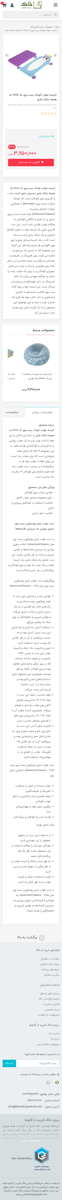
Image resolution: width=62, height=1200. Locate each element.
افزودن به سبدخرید (29, 162)
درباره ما (55, 1039)
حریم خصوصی (52, 1009)
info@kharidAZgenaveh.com (25, 1107)
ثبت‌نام (9, 1063)
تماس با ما (54, 1033)
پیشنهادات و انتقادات (48, 1015)
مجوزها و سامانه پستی (48, 1044)
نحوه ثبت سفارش (50, 958)
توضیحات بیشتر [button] (42, 412)
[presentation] (55, 55)
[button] (7, 5)
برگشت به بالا (27, 937)
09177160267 (34, 1100)
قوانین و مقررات (51, 1004)
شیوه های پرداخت (50, 969)
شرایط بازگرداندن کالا (49, 999)
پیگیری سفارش (51, 975)
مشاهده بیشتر (29, 1141)
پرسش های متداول (49, 993)
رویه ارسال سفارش (49, 964)
